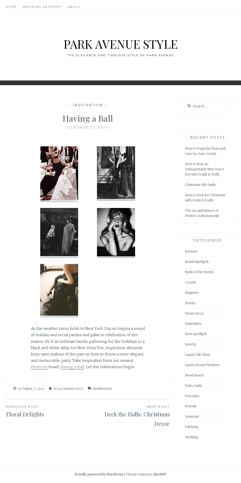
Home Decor (194, 313)
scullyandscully (68, 388)
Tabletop (191, 427)
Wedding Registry (42, 6)
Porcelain (192, 396)
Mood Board (194, 375)
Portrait (191, 406)
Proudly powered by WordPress (98, 474)
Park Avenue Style (121, 44)
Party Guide (193, 386)
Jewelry (191, 344)
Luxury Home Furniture (202, 365)
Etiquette (192, 293)
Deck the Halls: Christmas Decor (137, 416)
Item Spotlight (196, 334)
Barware (191, 251)
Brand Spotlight (197, 262)
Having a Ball (72, 366)
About (74, 6)
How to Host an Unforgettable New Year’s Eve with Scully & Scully (204, 169)
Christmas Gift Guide (200, 185)
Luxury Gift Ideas (197, 355)
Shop (11, 6)
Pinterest (39, 366)
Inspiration (88, 105)
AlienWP (159, 474)
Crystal (190, 282)
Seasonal (192, 417)
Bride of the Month (199, 272)
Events (190, 303)
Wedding (191, 437)
